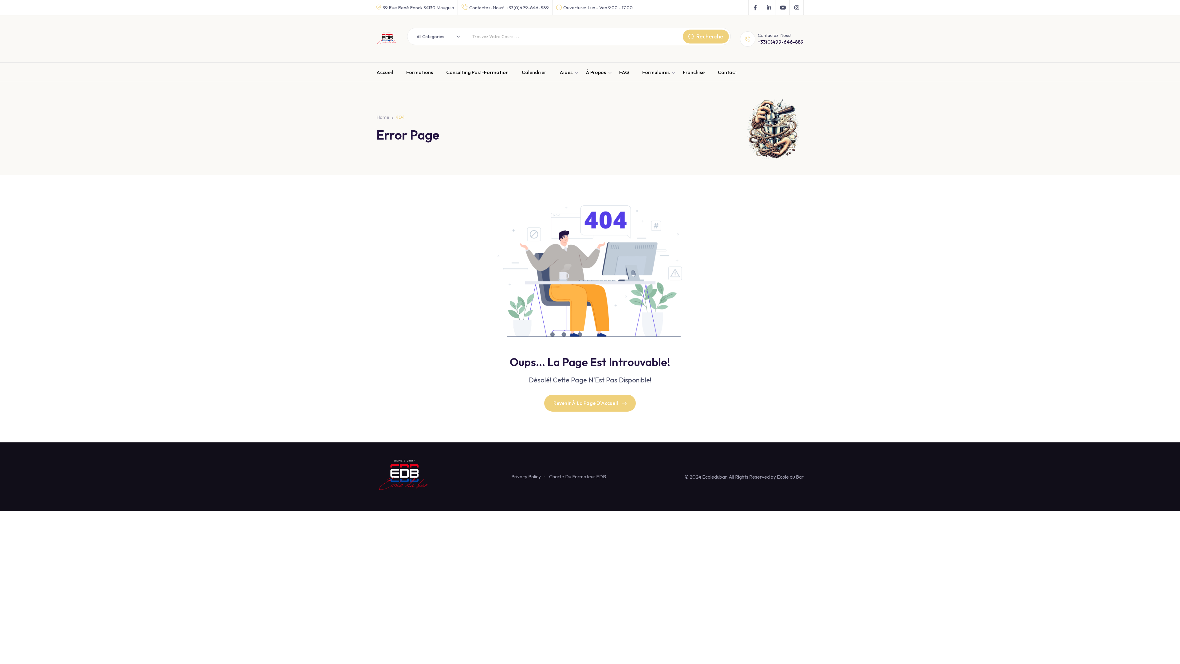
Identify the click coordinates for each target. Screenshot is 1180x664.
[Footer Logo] (404, 476)
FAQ (624, 72)
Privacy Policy (526, 476)
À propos (596, 72)
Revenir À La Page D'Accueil (585, 403)
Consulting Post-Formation (477, 72)
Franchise (694, 72)
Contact (727, 72)
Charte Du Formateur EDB (577, 476)
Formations (419, 72)
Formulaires (656, 72)
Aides (566, 72)
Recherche (709, 36)
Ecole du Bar (790, 477)
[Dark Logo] (387, 39)
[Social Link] (755, 7)
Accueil (384, 72)
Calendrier (534, 72)
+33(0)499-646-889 (527, 7)
